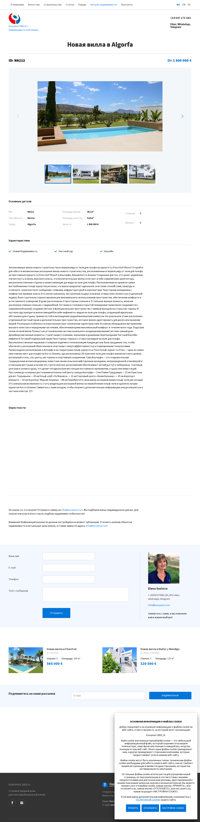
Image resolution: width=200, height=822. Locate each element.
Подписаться (170, 695)
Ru (178, 4)
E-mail (12, 567)
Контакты (126, 4)
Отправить (56, 613)
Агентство (34, 4)
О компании (17, 4)
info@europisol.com (72, 510)
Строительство (53, 4)
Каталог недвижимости (103, 4)
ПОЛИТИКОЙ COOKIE (148, 800)
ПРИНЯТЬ (133, 808)
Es (189, 4)
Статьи (70, 4)
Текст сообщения (18, 591)
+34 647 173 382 (180, 18)
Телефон (13, 579)
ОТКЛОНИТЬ (150, 808)
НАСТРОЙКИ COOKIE (173, 808)
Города (82, 4)
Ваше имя (14, 556)
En (183, 4)
